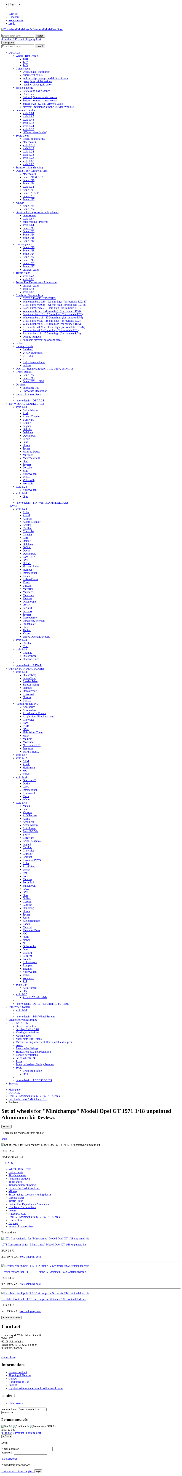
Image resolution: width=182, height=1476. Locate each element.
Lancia (26, 923)
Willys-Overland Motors (36, 636)
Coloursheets (23, 68)
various (27, 365)
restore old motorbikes (28, 394)
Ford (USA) (29, 556)
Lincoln (27, 585)
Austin (26, 764)
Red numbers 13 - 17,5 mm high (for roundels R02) (52, 333)
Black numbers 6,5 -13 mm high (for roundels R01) (52, 307)
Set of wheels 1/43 (26, 1057)
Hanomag (28, 907)
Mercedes (28, 595)
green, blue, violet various (37, 81)
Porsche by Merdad (34, 620)
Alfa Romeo (30, 815)
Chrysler (27, 853)
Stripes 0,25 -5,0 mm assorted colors (43, 103)
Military (20, 202)
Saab (25, 470)
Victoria (27, 812)
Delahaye (28, 432)
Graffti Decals (23, 371)
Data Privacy (16, 1403)
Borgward (28, 419)
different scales (31, 269)
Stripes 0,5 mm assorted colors (40, 97)
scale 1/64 (28, 113)
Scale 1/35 (28, 205)
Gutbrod (27, 904)
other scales (29, 141)
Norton (27, 697)
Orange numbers (32, 336)
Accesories (29, 706)
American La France (34, 713)
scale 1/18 (28, 129)
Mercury (27, 598)
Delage (27, 540)
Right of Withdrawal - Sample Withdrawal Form (36, 1388)
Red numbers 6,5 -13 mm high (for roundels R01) (51, 330)
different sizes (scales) (35, 132)
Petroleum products (26, 110)
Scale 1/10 (28, 240)
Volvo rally (29, 480)
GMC (26, 560)
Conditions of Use (19, 1381)
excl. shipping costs (30, 1256)
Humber (27, 569)
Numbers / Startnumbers (29, 295)
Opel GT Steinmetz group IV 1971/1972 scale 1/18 (44, 368)
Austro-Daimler (31, 416)
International (30, 572)
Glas (25, 441)
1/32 (25, 62)
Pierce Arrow (30, 617)
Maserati (27, 927)
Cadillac (27, 528)
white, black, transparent (36, 71)
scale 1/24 (28, 125)
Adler (26, 512)
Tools (19, 1067)
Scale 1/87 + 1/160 (33, 381)
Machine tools (23, 1035)
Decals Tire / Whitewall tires (31, 170)
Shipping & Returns (20, 1375)
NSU (26, 943)
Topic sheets (23, 135)
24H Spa (28, 355)
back (4, 1138)
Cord (25, 537)
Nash (26, 936)
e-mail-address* (10, 1448)
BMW (26, 834)
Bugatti (27, 426)
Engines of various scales (23, 1019)
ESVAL (13, 505)
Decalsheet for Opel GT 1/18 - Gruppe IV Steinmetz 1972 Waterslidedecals (43, 1271)
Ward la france (31, 751)
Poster (19, 1045)
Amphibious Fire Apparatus (38, 716)
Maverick (28, 588)
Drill (25, 1073)
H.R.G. (27, 563)
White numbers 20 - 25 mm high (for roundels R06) (52, 323)
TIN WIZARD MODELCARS (26, 403)
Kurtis (26, 582)
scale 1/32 (28, 122)
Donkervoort (30, 690)
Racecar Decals (24, 346)
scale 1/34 (21, 777)
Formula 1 (28, 882)
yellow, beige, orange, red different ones (45, 78)
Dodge (26, 783)
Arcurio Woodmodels (35, 997)
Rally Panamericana (34, 362)
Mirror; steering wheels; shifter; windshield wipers (44, 1042)
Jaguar (26, 448)
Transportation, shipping (29, 167)
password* (7, 1452)
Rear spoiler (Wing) (27, 1048)
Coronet (27, 856)
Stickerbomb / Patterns (35, 221)
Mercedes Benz (31, 457)
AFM (26, 761)
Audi (25, 413)
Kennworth (29, 793)
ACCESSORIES (18, 1022)
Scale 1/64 (28, 196)
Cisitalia (27, 534)
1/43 (25, 65)
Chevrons (28, 94)
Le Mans (28, 349)
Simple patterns (24, 87)
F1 (24, 358)
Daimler (27, 429)
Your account (16, 20)
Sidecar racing (31, 684)
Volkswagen (30, 473)
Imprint (13, 1384)
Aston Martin (30, 410)
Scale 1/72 (28, 208)
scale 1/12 (21, 994)
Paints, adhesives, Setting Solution (35, 1064)
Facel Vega (29, 866)
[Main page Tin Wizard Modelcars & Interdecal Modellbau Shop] (32, 29)
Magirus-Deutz (31, 451)
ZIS (25, 981)
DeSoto (27, 547)
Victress (27, 633)
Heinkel (27, 687)
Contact (13, 1378)
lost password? (9, 1458)
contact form (8, 1357)
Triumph (27, 968)
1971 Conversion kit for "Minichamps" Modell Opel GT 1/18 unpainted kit (43, 1244)
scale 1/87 (28, 116)
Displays (20, 384)
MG (25, 770)
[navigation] (8, 1429)
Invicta (26, 576)
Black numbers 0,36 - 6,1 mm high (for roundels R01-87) (55, 304)
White (26, 799)
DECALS (14, 52)
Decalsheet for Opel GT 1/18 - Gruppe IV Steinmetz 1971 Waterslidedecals (43, 1299)
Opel (25, 461)
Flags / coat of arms (34, 138)
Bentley (27, 524)
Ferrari (26, 438)
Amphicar (28, 821)
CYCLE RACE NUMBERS (39, 298)
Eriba (26, 863)
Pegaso (27, 464)
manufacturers (9, 1409)
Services (13, 1083)
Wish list (13, 13)
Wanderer (28, 978)
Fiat (25, 872)
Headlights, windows (27, 1032)
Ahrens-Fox (29, 710)
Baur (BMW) (30, 831)
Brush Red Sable (32, 1070)
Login (12, 23)
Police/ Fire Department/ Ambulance (36, 282)
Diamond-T (29, 780)
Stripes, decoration (26, 1026)
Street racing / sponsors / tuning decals (37, 212)
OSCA (27, 604)
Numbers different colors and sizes (42, 339)
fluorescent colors (32, 74)
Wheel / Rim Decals (27, 55)
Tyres (19, 1061)
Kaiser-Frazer (30, 579)
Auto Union (29, 828)
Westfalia (28, 483)
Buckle (27, 422)
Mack (26, 735)
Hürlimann (29, 767)
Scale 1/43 (28, 189)
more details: (30, 400)
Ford (25, 722)
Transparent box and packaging (33, 1051)
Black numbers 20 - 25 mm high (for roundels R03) (52, 320)
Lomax (27, 700)
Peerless (27, 611)
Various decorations (27, 1054)
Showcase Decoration (35, 390)
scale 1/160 (29, 145)
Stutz (25, 627)
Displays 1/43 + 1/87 (27, 1029)
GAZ (26, 888)
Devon (26, 550)
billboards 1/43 (31, 387)
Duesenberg (29, 435)
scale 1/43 (28, 119)
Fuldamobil (29, 885)
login (38, 1471)
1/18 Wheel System (19, 1006)
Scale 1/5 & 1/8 (31, 193)
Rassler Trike (30, 681)
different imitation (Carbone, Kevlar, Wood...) (48, 106)
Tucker (27, 630)
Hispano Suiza (31, 566)
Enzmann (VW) (32, 860)
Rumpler (28, 965)
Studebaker (29, 623)
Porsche (27, 467)
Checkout (14, 16)
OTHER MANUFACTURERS (27, 668)
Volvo (26, 477)
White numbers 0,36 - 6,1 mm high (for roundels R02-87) (55, 301)
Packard (27, 607)
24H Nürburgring (32, 352)
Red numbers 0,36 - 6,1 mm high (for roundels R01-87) (54, 327)
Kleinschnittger (31, 920)
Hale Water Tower (33, 732)
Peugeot (27, 955)
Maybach (28, 454)
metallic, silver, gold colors (38, 84)
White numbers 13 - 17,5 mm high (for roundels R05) (53, 317)
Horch (26, 445)
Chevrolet (28, 531)
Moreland (28, 741)
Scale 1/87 (28, 199)
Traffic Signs (23, 272)
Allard (26, 515)
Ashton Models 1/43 (27, 703)
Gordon (27, 901)
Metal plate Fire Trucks (29, 1038)
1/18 (25, 58)
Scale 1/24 (28, 183)
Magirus (27, 738)
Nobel (26, 939)
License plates (23, 244)
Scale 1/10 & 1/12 (33, 177)
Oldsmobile (29, 601)
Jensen (26, 917)
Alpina (26, 818)
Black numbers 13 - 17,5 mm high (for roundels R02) (53, 314)
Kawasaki (28, 694)
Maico (26, 805)
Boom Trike (29, 678)
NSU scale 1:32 (32, 745)
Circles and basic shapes (36, 90)
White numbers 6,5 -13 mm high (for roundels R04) (52, 311)
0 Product (7, 39)
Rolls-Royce (30, 962)
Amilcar (27, 518)
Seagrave (28, 748)
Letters (19, 343)
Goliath (27, 898)
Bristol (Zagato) (32, 840)
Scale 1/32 (28, 231)
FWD (26, 726)
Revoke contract (18, 1372)
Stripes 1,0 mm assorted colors (40, 100)
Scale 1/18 (28, 180)
